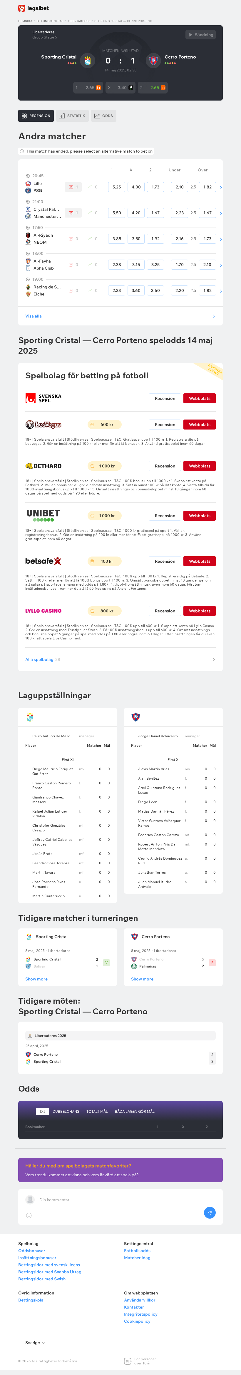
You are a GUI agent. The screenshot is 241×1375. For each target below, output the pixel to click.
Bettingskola (30, 1300)
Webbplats (199, 398)
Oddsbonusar (31, 1250)
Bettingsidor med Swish (42, 1279)
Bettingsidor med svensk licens (49, 1264)
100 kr (107, 561)
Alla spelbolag (42, 659)
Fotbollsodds (137, 1250)
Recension (165, 398)
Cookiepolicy (137, 1321)
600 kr (107, 424)
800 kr (107, 611)
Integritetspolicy (141, 1314)
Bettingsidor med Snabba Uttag (49, 1271)
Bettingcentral (50, 21)
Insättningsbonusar (37, 1257)
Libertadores (79, 21)
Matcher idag (137, 1257)
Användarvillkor (139, 1300)
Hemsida (25, 21)
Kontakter (134, 1307)
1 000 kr (107, 466)
